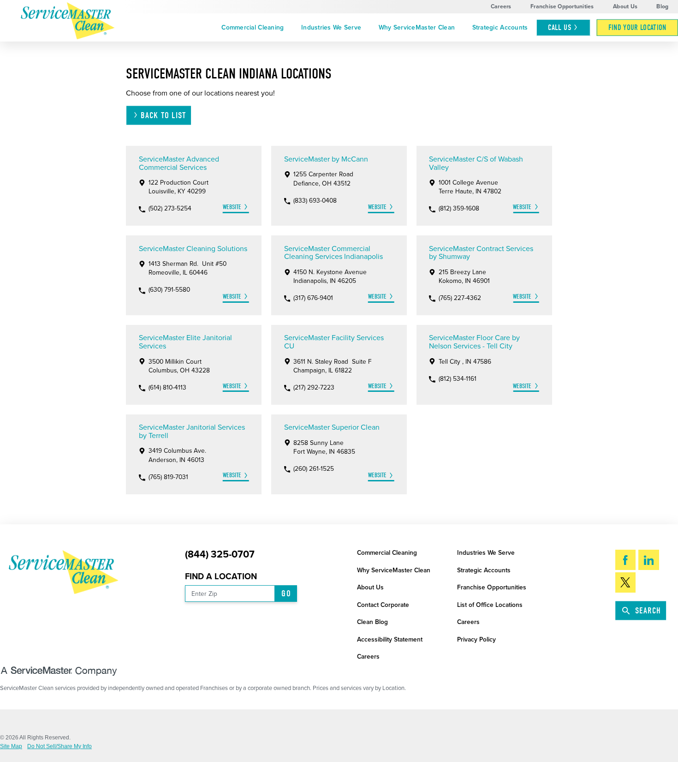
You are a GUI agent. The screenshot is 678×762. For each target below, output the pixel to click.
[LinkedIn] (648, 560)
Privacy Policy (476, 639)
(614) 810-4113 (167, 387)
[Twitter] (625, 582)
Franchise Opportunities (562, 6)
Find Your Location (637, 27)
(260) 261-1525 (313, 469)
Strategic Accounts (500, 27)
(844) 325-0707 (220, 554)
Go (286, 593)
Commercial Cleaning (252, 27)
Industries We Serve (331, 27)
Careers (501, 6)
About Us (625, 6)
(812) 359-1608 (459, 208)
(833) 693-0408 (315, 201)
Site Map (11, 746)
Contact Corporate (383, 605)
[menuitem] (253, 27)
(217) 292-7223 (313, 387)
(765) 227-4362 (460, 298)
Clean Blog (372, 622)
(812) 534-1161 (457, 379)
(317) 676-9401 (313, 298)
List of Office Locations (490, 605)
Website (232, 207)
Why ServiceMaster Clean (417, 27)
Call (559, 27)
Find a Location (221, 576)
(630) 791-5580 (169, 290)
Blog (662, 6)
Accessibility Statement (389, 639)
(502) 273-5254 (170, 208)
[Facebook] (625, 560)
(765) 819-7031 (168, 477)
